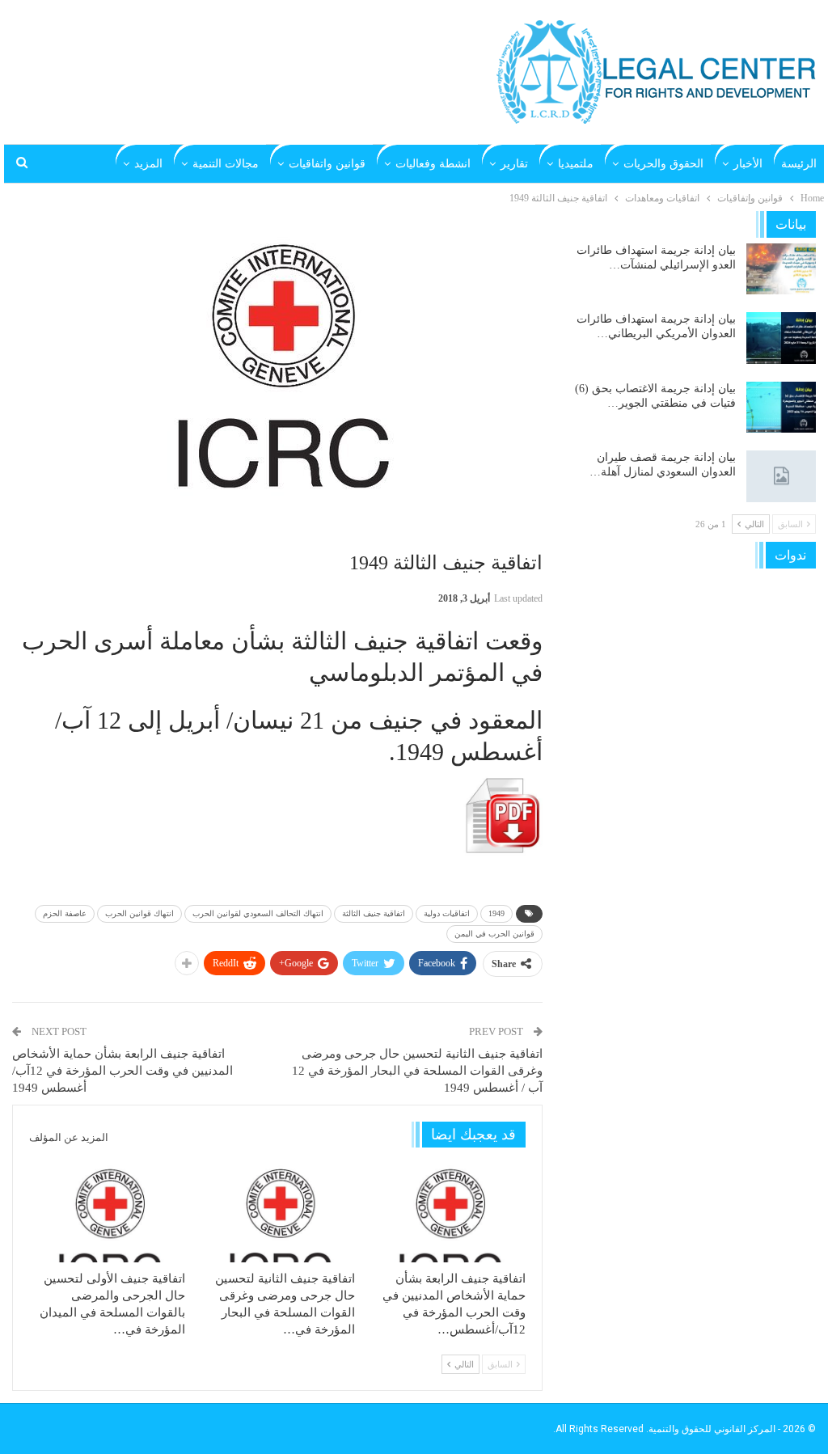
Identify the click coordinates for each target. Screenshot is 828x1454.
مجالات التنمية (225, 164)
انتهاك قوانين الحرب (139, 913)
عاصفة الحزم (65, 913)
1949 (496, 913)
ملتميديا (576, 164)
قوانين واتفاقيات (327, 164)
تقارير (514, 164)
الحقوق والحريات (663, 164)
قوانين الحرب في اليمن (494, 933)
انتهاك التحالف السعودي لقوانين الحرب (257, 913)
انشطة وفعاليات (433, 164)
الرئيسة (799, 164)
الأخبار (748, 164)
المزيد (148, 164)
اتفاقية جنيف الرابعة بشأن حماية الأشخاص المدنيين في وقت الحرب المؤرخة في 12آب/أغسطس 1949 (122, 1070)
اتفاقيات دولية (447, 913)
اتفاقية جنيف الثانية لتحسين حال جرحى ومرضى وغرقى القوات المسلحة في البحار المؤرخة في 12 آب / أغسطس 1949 (417, 1070)
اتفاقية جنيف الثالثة (373, 913)
